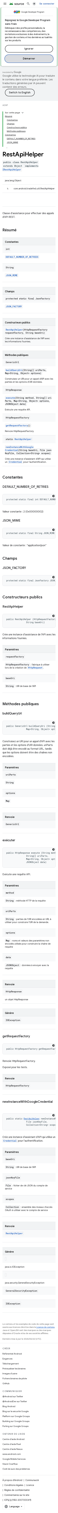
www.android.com (11, 1454)
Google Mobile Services (14, 1459)
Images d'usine (9, 1373)
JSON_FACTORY (14, 306)
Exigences (7, 1358)
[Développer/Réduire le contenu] (22, 113)
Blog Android (8, 1406)
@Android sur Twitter (12, 1396)
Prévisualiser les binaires (14, 1368)
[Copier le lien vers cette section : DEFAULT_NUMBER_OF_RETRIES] (51, 487)
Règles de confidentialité (17, 1490)
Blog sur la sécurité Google (15, 1411)
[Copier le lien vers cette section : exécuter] (18, 840)
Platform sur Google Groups (16, 1416)
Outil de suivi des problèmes (16, 1468)
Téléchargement (10, 1363)
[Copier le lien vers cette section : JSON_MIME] (23, 521)
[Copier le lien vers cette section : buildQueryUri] (25, 714)
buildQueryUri (14, 370)
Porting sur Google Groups (15, 1426)
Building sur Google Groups (15, 1421)
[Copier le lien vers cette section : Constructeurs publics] (45, 597)
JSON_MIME (11, 275)
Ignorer (29, 48)
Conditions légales (13, 1485)
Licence (30, 1485)
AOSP (5, 105)
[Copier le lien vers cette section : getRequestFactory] (33, 1036)
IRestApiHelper (11, 169)
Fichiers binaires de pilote (14, 1378)
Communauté (32, 1480)
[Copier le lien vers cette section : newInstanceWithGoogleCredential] (5, 1106)
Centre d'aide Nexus (12, 1449)
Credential (15, 461)
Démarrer (29, 58)
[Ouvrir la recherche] (28, 4)
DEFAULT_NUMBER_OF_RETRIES (22, 256)
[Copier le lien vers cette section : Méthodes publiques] (42, 704)
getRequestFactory (17, 425)
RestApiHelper (14, 329)
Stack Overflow (10, 1464)
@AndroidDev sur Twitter (14, 1401)
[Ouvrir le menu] (5, 3)
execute (10, 397)
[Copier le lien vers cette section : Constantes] (26, 477)
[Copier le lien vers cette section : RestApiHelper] (26, 607)
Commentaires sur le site (16, 1495)
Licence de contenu (45, 1327)
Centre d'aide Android (13, 1439)
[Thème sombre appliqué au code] (53, 496)
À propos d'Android (12, 1480)
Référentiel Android (12, 1353)
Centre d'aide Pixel (11, 1444)
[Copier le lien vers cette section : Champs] (20, 559)
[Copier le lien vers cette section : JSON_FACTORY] (29, 568)
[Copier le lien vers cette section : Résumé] (20, 230)
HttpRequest (35, 667)
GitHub (5, 1383)
